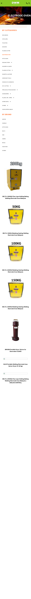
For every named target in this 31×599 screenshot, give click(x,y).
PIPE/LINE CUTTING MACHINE (9, 89)
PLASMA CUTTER (6, 50)
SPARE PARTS (5, 101)
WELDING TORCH (6, 62)
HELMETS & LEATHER (7, 74)
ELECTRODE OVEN (6, 54)
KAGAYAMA (5, 146)
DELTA (3, 131)
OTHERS (4, 105)
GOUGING (4, 46)
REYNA (3, 142)
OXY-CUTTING (5, 85)
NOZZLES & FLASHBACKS (8, 82)
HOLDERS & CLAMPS (7, 66)
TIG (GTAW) (4, 42)
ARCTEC (4, 119)
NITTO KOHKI (5, 58)
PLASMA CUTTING (6, 70)
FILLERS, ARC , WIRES (7, 97)
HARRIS (4, 138)
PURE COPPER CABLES (7, 109)
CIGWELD (4, 123)
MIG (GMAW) (5, 35)
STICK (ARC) (5, 39)
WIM (3, 134)
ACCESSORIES (5, 93)
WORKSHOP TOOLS (6, 78)
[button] (29, 3)
